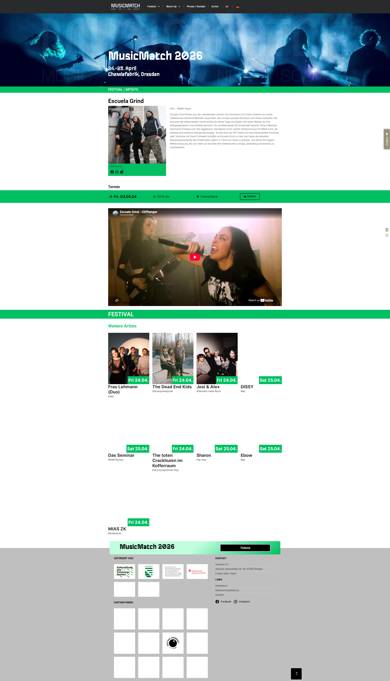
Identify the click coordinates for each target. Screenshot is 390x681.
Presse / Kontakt (196, 6)
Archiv (214, 6)
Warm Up (171, 6)
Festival (151, 6)
